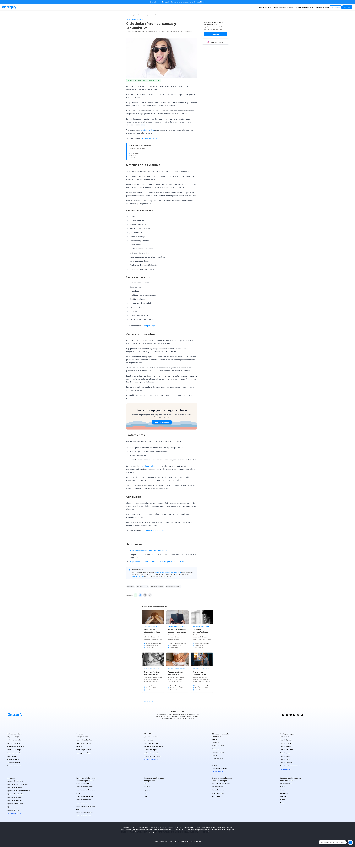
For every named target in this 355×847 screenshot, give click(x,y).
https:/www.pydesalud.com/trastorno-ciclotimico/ (150, 550)
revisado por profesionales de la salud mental (167, 572)
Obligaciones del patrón (151, 743)
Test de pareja (285, 756)
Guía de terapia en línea (14, 740)
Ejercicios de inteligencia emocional (18, 791)
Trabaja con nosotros (322, 7)
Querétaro (283, 796)
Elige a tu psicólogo (162, 422)
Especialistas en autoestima (84, 796)
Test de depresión (286, 740)
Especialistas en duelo (83, 803)
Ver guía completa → (151, 759)
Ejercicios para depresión (15, 807)
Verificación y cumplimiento (152, 756)
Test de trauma (285, 737)
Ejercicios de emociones (15, 787)
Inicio (127, 15)
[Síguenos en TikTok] (294, 715)
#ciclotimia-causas (142, 586)
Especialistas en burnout (83, 816)
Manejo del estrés (218, 752)
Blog (311, 7)
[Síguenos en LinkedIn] (290, 715)
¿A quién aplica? (149, 740)
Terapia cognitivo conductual (221, 783)
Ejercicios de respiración (15, 800)
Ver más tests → (285, 769)
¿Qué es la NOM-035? (151, 737)
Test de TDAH (285, 759)
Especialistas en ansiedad (84, 783)
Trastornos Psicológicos (134, 19)
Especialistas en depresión (84, 787)
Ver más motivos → (218, 771)
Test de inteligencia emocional (290, 766)
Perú (145, 793)
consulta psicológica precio (153, 530)
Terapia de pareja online (83, 743)
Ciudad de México (285, 783)
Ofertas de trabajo (13, 759)
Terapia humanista (218, 790)
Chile (145, 796)
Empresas (290, 7)
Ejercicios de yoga (13, 810)
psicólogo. (145, 125)
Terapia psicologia (149, 138)
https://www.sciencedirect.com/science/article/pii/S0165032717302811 (158, 561)
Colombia (147, 787)
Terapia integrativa (218, 793)
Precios (275, 7)
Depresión (215, 742)
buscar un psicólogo (138, 576)
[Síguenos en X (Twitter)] (287, 715)
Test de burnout (285, 746)
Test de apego (285, 753)
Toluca (282, 803)
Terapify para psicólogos (83, 753)
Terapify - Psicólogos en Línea (135, 31)
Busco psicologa (148, 326)
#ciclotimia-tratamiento (173, 586)
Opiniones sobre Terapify (15, 746)
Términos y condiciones (14, 766)
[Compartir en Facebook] (140, 595)
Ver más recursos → (14, 813)
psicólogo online (147, 130)
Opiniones (282, 7)
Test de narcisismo (286, 762)
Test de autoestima (286, 750)
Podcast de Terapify (13, 743)
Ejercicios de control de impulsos (17, 784)
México (146, 783)
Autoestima (215, 749)
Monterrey (283, 790)
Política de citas (12, 756)
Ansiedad (215, 739)
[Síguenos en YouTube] (302, 715)
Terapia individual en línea (84, 740)
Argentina (147, 790)
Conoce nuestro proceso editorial (151, 80)
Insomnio (215, 762)
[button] (350, 842)
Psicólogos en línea (265, 7)
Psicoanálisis (216, 796)
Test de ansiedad (285, 743)
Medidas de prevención (151, 753)
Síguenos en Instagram (217, 42)
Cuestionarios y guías (150, 750)
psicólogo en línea (149, 466)
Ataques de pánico (218, 746)
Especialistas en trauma (83, 800)
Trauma (214, 765)
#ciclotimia (130, 586)
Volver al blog (149, 701)
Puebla (282, 787)
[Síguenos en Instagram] (298, 715)
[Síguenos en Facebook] (283, 715)
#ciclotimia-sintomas (157, 586)
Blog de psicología (13, 737)
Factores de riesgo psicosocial (153, 746)
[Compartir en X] (145, 595)
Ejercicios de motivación (15, 794)
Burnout (214, 755)
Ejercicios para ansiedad (15, 804)
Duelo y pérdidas (217, 759)
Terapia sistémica (217, 787)
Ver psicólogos (215, 34)
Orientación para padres (83, 750)
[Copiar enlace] (150, 595)
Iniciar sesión (336, 7)
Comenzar (347, 7)
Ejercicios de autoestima (15, 781)
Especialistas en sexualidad (84, 812)
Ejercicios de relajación (14, 797)
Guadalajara (284, 793)
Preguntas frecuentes (302, 7)
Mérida (282, 800)
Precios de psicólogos (14, 750)
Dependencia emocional (219, 768)
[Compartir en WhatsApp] (135, 595)
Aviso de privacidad (13, 762)
